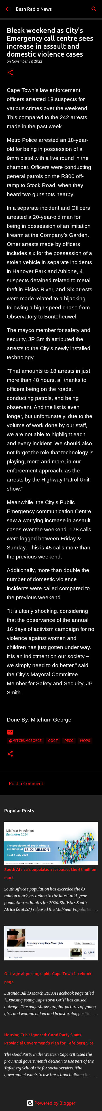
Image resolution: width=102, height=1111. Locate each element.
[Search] (94, 9)
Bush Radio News (34, 9)
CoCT (53, 740)
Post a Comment (26, 783)
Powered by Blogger (54, 1103)
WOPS (85, 740)
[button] (10, 73)
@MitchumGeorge (25, 740)
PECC (69, 740)
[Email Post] (10, 734)
